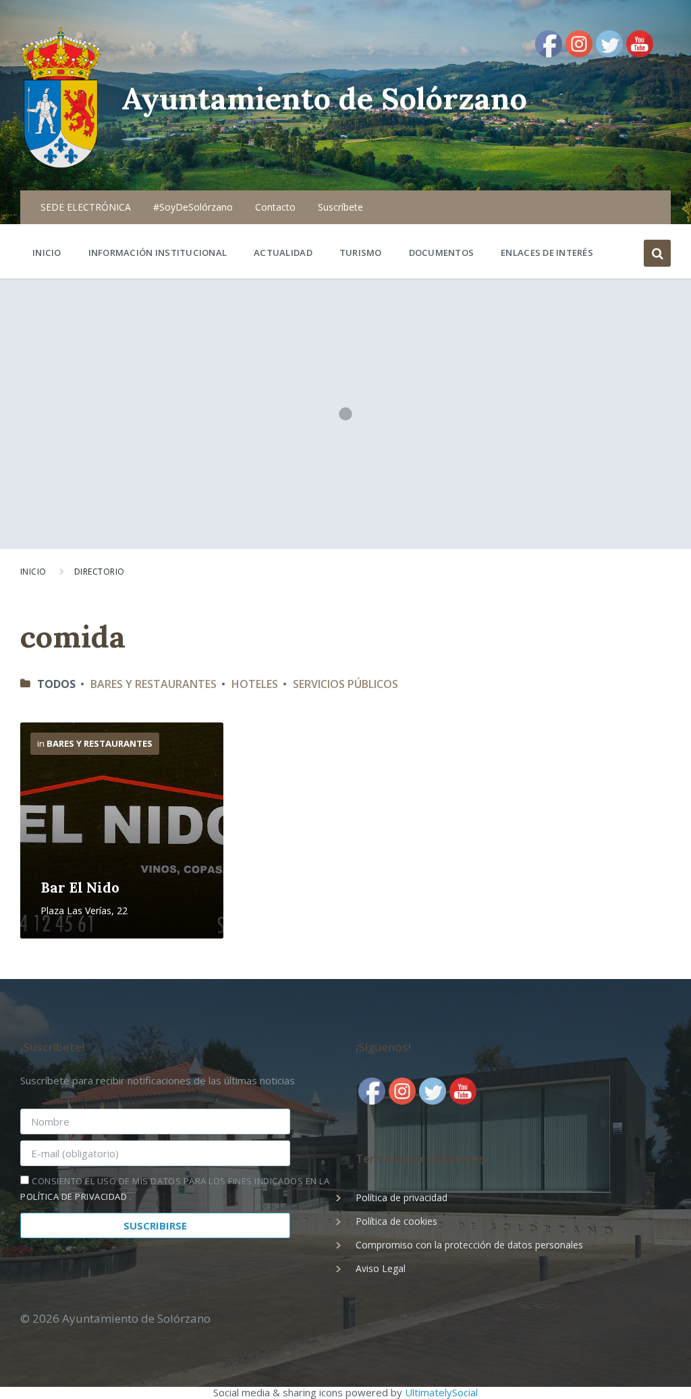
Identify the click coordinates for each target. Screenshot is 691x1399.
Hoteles (254, 684)
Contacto (275, 207)
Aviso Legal (381, 1268)
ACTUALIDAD (283, 252)
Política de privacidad (401, 1197)
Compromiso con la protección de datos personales (469, 1244)
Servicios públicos (345, 684)
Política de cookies (396, 1221)
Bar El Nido (79, 887)
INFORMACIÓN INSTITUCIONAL (157, 252)
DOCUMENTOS (441, 252)
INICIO (46, 252)
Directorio (99, 571)
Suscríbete (340, 207)
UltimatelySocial (441, 1392)
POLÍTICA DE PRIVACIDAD (75, 1196)
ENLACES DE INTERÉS (547, 252)
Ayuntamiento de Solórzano (324, 98)
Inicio (33, 571)
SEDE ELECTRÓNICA (85, 207)
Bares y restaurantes (153, 684)
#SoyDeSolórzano (193, 207)
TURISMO (360, 252)
